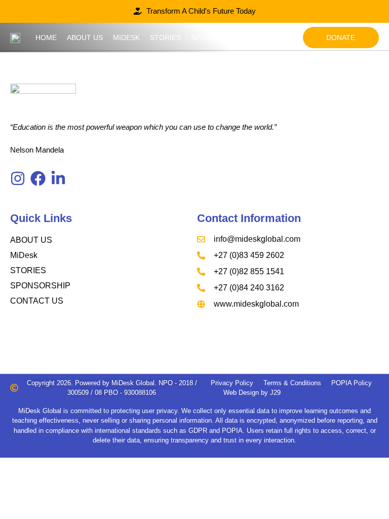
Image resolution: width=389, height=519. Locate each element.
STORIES (28, 270)
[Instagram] (17, 178)
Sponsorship (216, 37)
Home (46, 37)
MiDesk (126, 37)
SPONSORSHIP (40, 285)
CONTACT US (36, 300)
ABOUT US (31, 240)
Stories (165, 37)
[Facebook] (38, 178)
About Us (85, 37)
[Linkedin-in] (58, 178)
